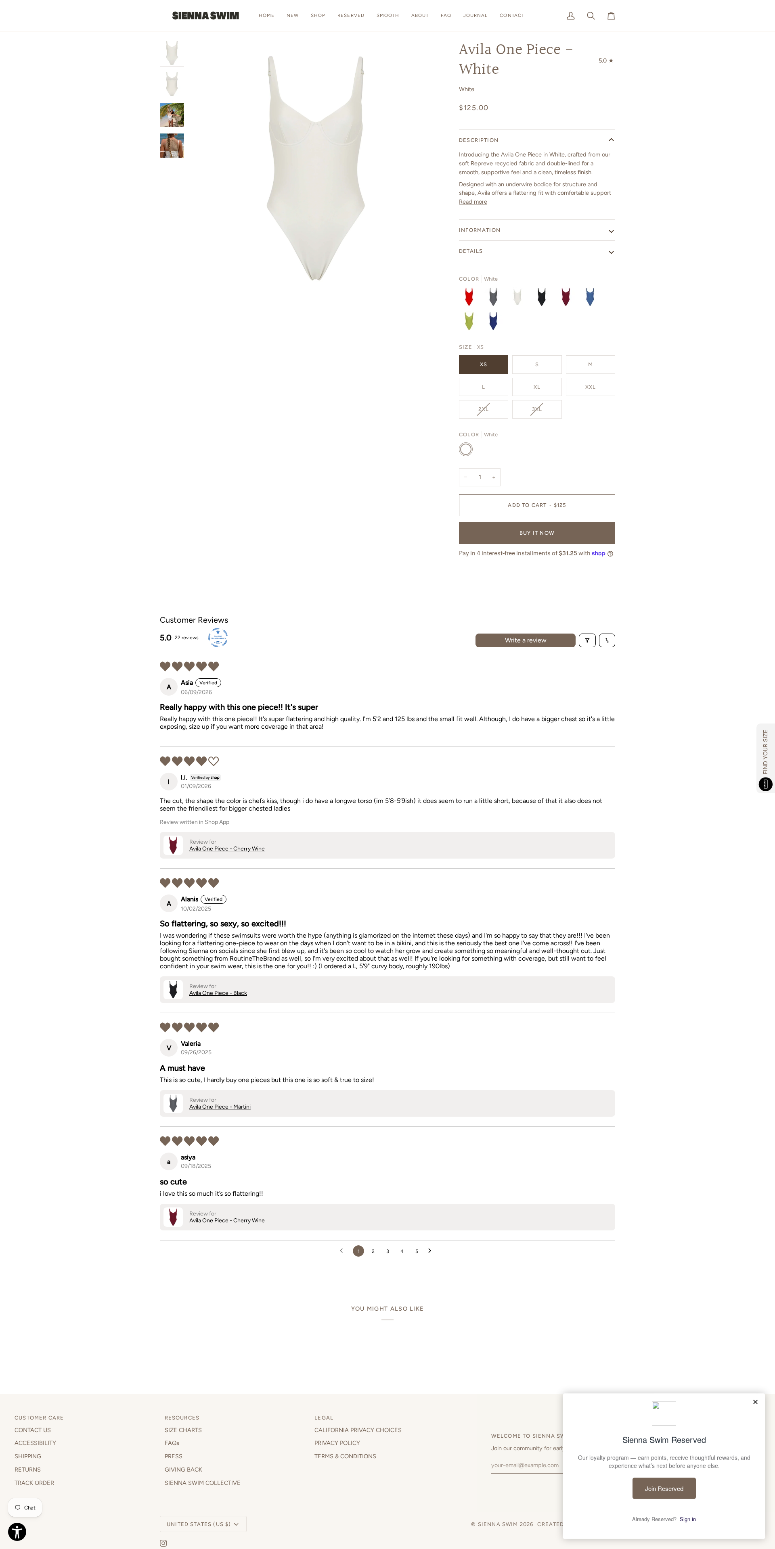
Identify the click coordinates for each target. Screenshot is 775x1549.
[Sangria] (471, 299)
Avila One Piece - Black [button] (218, 993)
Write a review (526, 640)
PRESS (173, 1456)
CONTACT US (33, 1430)
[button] (318, 15)
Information (480, 230)
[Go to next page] (431, 1251)
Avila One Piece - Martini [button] (220, 1106)
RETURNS (28, 1469)
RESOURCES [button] (182, 1418)
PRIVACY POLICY (337, 1443)
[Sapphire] (493, 323)
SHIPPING (28, 1456)
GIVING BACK (183, 1469)
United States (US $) (199, 1524)
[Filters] (587, 640)
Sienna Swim (498, 1524)
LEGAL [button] (323, 1418)
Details (471, 251)
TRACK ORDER (34, 1482)
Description (479, 140)
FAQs (172, 1443)
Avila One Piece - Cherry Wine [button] (227, 848)
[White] (519, 299)
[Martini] (495, 299)
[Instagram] (163, 1543)
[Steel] (592, 299)
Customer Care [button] (39, 1418)
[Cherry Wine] (568, 299)
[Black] (544, 299)
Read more (473, 201)
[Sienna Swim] (206, 15)
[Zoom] (203, 282)
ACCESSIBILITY (35, 1443)
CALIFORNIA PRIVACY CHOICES (358, 1430)
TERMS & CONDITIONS (345, 1456)
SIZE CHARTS (183, 1430)
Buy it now (537, 533)
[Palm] (471, 323)
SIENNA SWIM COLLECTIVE (203, 1482)
